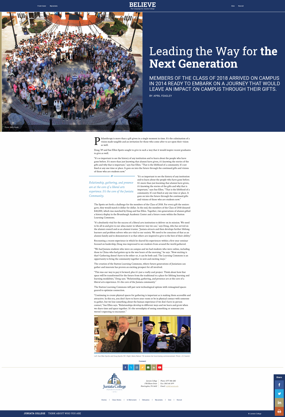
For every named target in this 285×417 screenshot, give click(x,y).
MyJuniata (159, 400)
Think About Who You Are (52, 413)
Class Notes (116, 400)
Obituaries (145, 400)
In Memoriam (132, 400)
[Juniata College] (114, 383)
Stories (104, 400)
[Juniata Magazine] (142, 6)
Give (169, 400)
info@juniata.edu (172, 386)
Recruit (179, 400)
